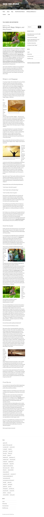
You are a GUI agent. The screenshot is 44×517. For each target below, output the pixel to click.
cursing (5, 449)
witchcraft (5, 494)
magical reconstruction (8, 465)
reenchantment (6, 478)
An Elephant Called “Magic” (32, 45)
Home (4, 11)
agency (5, 442)
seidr (4, 484)
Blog (12, 11)
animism (12, 447)
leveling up (5, 463)
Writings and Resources (31, 11)
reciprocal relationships (8, 476)
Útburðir (20, 397)
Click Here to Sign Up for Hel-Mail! (33, 62)
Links (9, 14)
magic (12, 463)
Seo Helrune (11, 4)
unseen (12, 490)
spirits (5, 486)
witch (9, 492)
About (8, 11)
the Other (11, 488)
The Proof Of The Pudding (32, 37)
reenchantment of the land (8, 480)
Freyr (4, 455)
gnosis (9, 455)
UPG (4, 492)
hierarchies (12, 459)
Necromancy (6, 467)
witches (12, 494)
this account (16, 270)
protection (13, 474)
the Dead (5, 488)
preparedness (6, 474)
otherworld (10, 469)
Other (4, 469)
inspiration (10, 461)
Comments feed (30, 56)
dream (10, 451)
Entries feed (29, 54)
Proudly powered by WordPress (8, 514)
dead (10, 449)
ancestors (5, 447)
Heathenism (12, 457)
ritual (4, 482)
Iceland (5, 461)
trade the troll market (20, 219)
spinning (10, 484)
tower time (5, 490)
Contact (4, 14)
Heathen (5, 457)
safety (9, 482)
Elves (5, 453)
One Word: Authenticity (31, 43)
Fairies (10, 453)
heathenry (5, 459)
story (9, 486)
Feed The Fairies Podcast (20, 11)
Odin (12, 467)
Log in (28, 52)
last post (21, 237)
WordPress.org (30, 58)
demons (5, 451)
